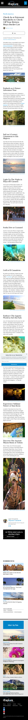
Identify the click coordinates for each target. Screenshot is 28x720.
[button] (14, 355)
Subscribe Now (14, 364)
